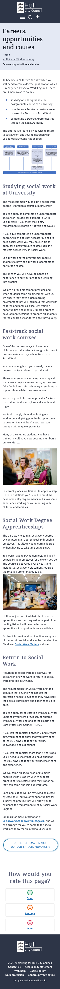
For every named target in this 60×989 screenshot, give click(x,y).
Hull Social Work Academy (18, 59)
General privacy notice (41, 974)
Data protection (14, 974)
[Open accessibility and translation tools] (37, 17)
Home (6, 54)
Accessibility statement (38, 966)
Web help (20, 970)
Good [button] (30, 898)
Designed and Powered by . (30, 980)
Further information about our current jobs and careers (30, 845)
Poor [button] (30, 928)
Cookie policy (38, 970)
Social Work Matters (27, 644)
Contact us (14, 966)
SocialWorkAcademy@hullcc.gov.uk (24, 820)
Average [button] (30, 913)
